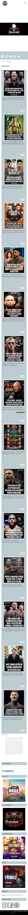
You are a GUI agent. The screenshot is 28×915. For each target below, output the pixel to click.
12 (8, 739)
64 (17, 752)
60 (6, 752)
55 (11, 750)
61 (9, 752)
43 (17, 746)
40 (9, 746)
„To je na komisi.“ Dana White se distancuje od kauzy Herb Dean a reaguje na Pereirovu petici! (13, 409)
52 (22, 748)
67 (6, 754)
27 (11, 743)
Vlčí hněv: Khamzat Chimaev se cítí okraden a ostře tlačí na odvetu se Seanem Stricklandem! (13, 320)
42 (14, 746)
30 (19, 743)
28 (13, 743)
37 (19, 745)
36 (16, 745)
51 (19, 748)
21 (13, 741)
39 (6, 746)
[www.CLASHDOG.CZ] (14, 819)
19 (8, 741)
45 (22, 746)
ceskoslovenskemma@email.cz (14, 895)
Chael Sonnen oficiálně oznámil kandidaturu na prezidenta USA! (12, 674)
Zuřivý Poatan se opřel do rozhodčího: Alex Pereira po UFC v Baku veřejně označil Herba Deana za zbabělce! (13, 543)
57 (16, 750)
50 (17, 748)
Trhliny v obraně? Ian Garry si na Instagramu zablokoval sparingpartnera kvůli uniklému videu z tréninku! (12, 365)
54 (9, 750)
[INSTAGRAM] (5, 905)
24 (21, 741)
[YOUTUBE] (17, 905)
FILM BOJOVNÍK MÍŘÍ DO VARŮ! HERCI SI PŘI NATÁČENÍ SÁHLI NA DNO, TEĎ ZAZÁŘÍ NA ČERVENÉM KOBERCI (13, 144)
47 (9, 748)
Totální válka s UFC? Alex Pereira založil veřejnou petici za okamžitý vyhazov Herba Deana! (13, 497)
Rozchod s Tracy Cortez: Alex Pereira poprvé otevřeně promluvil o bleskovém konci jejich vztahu (13, 276)
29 (16, 743)
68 (9, 754)
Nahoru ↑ (14, 913)
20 (10, 741)
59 (21, 750)
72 (19, 754)
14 (13, 739)
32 (6, 745)
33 (8, 745)
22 (15, 741)
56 (14, 750)
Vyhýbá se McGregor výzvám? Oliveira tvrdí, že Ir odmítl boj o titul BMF (13, 586)
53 (6, 750)
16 (18, 739)
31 (21, 743)
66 (22, 752)
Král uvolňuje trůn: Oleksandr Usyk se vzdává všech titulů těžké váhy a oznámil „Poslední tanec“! (14, 630)
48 (12, 748)
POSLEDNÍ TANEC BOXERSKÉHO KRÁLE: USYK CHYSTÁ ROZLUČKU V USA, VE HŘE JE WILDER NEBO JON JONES (13, 100)
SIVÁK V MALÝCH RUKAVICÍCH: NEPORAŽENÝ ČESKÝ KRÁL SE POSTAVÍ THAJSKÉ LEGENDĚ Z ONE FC (12, 188)
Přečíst (22, 110)
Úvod (2, 62)
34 (11, 745)
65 (19, 752)
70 (14, 754)
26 (8, 743)
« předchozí (4, 734)
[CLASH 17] (14, 790)
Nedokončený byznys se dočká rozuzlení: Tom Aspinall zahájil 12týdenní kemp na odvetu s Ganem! (12, 720)
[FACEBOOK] (11, 905)
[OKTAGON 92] (14, 848)
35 (13, 745)
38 (21, 745)
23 (18, 741)
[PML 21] (14, 876)
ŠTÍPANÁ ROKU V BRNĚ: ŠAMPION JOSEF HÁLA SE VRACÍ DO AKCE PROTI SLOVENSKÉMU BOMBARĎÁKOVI (13, 233)
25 (6, 743)
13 (11, 739)
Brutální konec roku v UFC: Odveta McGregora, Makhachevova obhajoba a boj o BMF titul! (13, 453)
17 (20, 739)
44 (19, 746)
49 (14, 748)
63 (14, 752)
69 (12, 754)
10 (22, 737)
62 (11, 752)
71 (16, 754)
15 (15, 739)
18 (5, 741)
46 (6, 748)
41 (11, 746)
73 (21, 754)
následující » (20, 412)
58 (19, 750)
